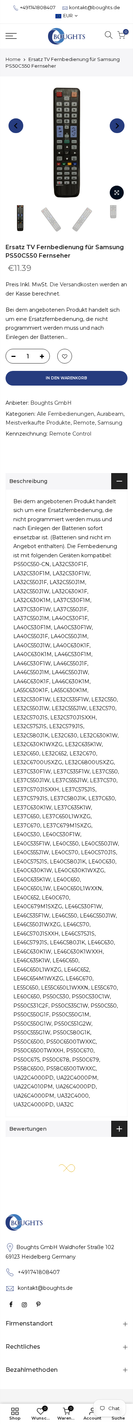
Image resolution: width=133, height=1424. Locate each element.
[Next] (117, 125)
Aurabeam (110, 414)
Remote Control (70, 433)
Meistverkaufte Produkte (38, 422)
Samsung (110, 422)
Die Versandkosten (74, 284)
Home (13, 59)
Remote (84, 422)
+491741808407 (37, 7)
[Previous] (15, 125)
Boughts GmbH (51, 403)
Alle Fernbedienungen (65, 414)
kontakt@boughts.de (94, 7)
